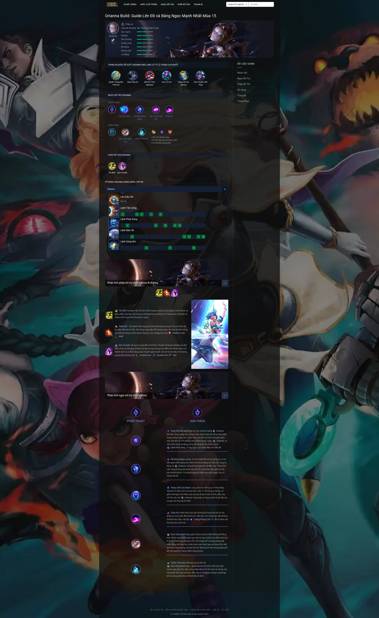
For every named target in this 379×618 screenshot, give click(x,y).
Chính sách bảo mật (200, 610)
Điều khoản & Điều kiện (176, 610)
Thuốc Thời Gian (178, 563)
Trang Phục (243, 101)
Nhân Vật (242, 72)
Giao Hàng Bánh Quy (180, 534)
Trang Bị (198, 4)
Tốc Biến (122, 310)
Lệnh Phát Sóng (177, 447)
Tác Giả (225, 610)
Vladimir (176, 333)
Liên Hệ (215, 610)
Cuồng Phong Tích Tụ (203, 519)
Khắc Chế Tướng (148, 4)
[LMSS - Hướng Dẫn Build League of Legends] (112, 4)
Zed (174, 355)
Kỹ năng (241, 89)
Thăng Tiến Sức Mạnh (180, 487)
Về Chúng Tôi (156, 610)
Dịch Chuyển (124, 345)
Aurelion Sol (161, 355)
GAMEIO (177, 614)
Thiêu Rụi (174, 512)
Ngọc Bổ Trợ (167, 4)
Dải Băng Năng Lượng (180, 459)
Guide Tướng (130, 4)
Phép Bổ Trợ (184, 4)
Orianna (220, 431)
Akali (120, 336)
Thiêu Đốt (122, 326)
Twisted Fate (145, 355)
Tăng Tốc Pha (176, 431)
